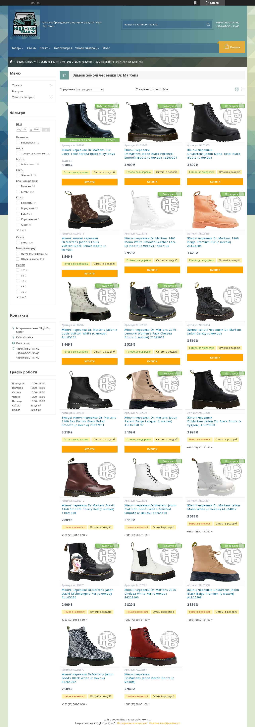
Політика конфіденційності (164, 723)
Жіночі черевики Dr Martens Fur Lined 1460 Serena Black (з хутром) (88, 152)
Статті (44, 48)
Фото (106, 48)
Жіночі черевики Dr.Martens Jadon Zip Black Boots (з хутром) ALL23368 (214, 421)
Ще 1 (23, 230)
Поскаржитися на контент (132, 723)
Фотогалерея (63, 48)
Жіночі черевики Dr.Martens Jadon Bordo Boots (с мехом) (149, 678)
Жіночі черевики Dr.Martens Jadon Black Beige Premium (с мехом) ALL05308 (213, 593)
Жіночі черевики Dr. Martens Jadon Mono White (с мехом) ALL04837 (213, 507)
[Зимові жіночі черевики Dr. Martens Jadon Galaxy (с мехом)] (215, 302)
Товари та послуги (26, 61)
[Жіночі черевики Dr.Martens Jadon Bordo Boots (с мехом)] (152, 646)
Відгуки (17, 91)
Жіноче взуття (50, 61)
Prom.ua (147, 719)
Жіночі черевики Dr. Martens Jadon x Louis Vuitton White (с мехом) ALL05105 (89, 333)
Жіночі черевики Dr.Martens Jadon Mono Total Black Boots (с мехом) (213, 153)
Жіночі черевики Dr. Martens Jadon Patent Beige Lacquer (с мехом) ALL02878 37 (151, 421)
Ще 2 (23, 297)
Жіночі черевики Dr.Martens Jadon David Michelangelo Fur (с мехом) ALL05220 (88, 593)
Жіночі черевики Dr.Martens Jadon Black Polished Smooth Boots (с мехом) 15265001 (151, 153)
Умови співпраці (86, 48)
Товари (16, 48)
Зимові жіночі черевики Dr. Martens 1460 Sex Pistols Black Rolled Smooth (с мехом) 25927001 (89, 421)
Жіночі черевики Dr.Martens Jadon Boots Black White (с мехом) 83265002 (88, 678)
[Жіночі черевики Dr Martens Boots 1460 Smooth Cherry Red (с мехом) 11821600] (90, 477)
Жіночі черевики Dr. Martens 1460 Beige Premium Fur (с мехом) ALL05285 (213, 242)
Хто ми (31, 48)
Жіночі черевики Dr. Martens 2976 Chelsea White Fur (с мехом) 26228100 (150, 593)
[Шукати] (208, 24)
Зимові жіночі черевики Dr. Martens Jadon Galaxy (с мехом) (214, 331)
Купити (89, 182)
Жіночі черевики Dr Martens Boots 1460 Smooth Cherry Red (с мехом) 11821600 (88, 509)
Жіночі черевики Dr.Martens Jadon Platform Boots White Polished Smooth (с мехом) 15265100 (150, 509)
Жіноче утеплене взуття (77, 61)
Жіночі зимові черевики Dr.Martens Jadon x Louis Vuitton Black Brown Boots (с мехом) (84, 244)
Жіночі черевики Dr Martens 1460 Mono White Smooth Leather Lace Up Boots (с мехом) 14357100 (150, 242)
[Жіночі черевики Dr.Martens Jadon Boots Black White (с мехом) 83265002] (90, 646)
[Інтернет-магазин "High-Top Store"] (25, 24)
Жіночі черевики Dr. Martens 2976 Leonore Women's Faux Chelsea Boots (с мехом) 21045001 (150, 333)
